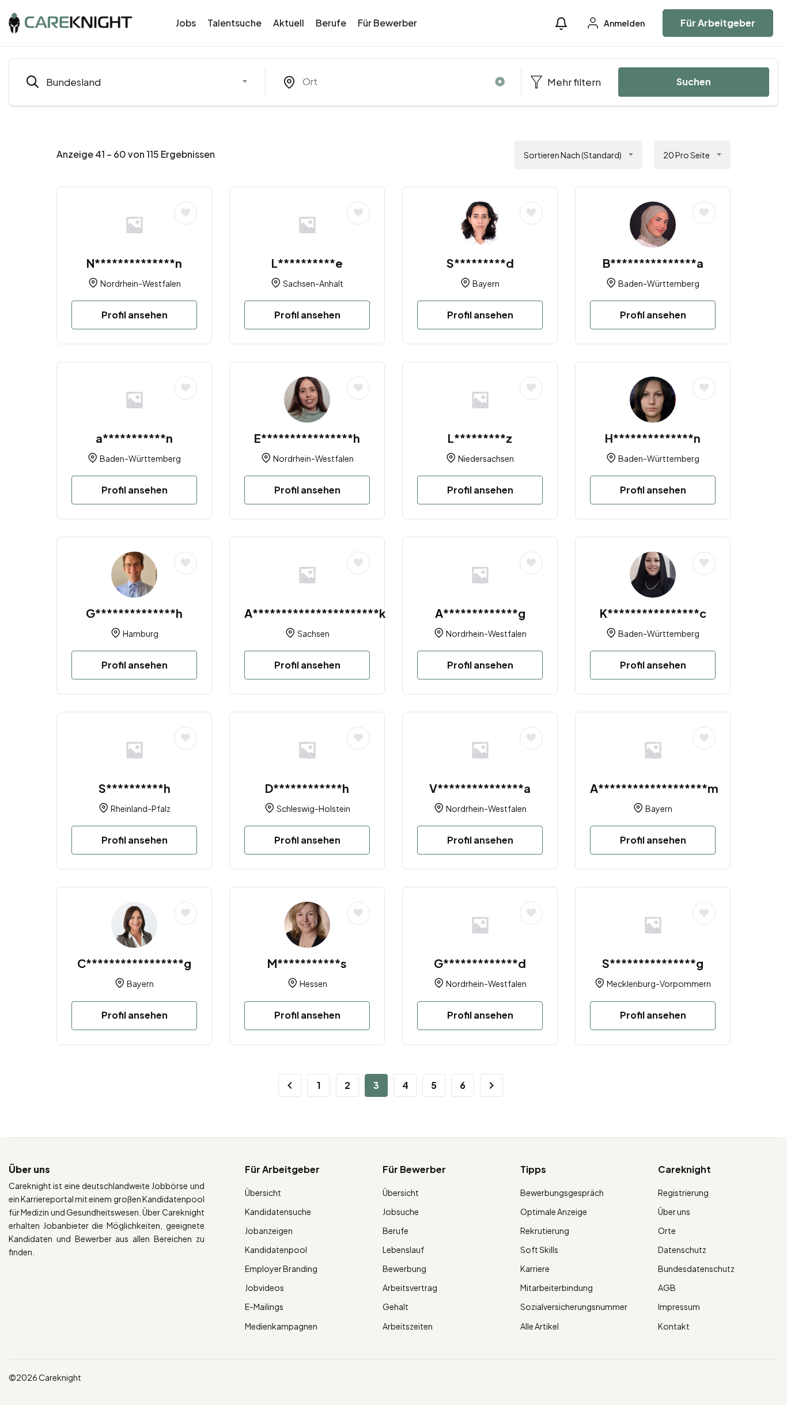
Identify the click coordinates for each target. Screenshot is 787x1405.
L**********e (307, 263)
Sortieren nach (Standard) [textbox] (573, 155)
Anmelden (624, 23)
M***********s (307, 963)
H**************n (653, 438)
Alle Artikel (539, 1326)
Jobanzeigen (269, 1230)
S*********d (480, 263)
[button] (561, 23)
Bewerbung (404, 1268)
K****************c (653, 613)
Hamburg (140, 633)
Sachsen (313, 633)
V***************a (480, 788)
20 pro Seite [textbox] (686, 155)
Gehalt (395, 1306)
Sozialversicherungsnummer (573, 1306)
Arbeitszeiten (408, 1326)
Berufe (331, 23)
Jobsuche (401, 1211)
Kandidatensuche (278, 1211)
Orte (667, 1230)
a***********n (134, 438)
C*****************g (134, 963)
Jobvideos (264, 1287)
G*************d (480, 963)
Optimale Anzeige (553, 1211)
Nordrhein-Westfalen (140, 283)
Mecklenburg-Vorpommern (659, 983)
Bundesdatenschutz (696, 1268)
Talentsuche (234, 23)
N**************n (134, 263)
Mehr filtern (573, 81)
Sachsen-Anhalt (313, 283)
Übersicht (263, 1192)
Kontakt (674, 1326)
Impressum (679, 1306)
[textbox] (129, 82)
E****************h (307, 438)
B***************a (653, 263)
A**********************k (314, 613)
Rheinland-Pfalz (141, 808)
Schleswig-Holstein (313, 808)
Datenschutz (682, 1249)
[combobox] (137, 81)
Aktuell (288, 23)
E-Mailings (264, 1306)
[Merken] (185, 213)
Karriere (535, 1268)
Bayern (486, 283)
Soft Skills (539, 1249)
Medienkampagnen (281, 1326)
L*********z (480, 438)
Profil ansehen (134, 315)
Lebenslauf (403, 1249)
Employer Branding (281, 1268)
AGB (667, 1287)
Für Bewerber (387, 23)
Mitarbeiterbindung (556, 1287)
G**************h (134, 613)
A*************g (480, 613)
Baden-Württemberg (658, 283)
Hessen (313, 983)
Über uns (674, 1211)
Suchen (693, 81)
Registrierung (683, 1192)
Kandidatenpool (276, 1249)
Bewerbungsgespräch (562, 1192)
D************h (307, 788)
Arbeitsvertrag (410, 1287)
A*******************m (654, 788)
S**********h (135, 788)
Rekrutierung (544, 1230)
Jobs (186, 23)
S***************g (652, 963)
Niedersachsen (486, 458)
